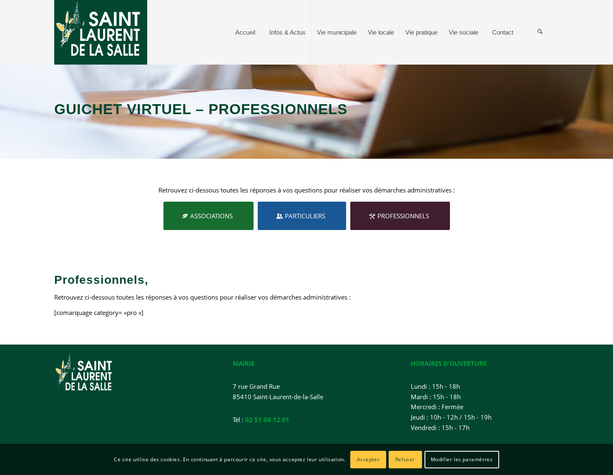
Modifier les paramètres (462, 458)
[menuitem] (245, 32)
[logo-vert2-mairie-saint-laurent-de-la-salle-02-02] (100, 32)
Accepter (368, 458)
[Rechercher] (540, 32)
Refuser (405, 458)
